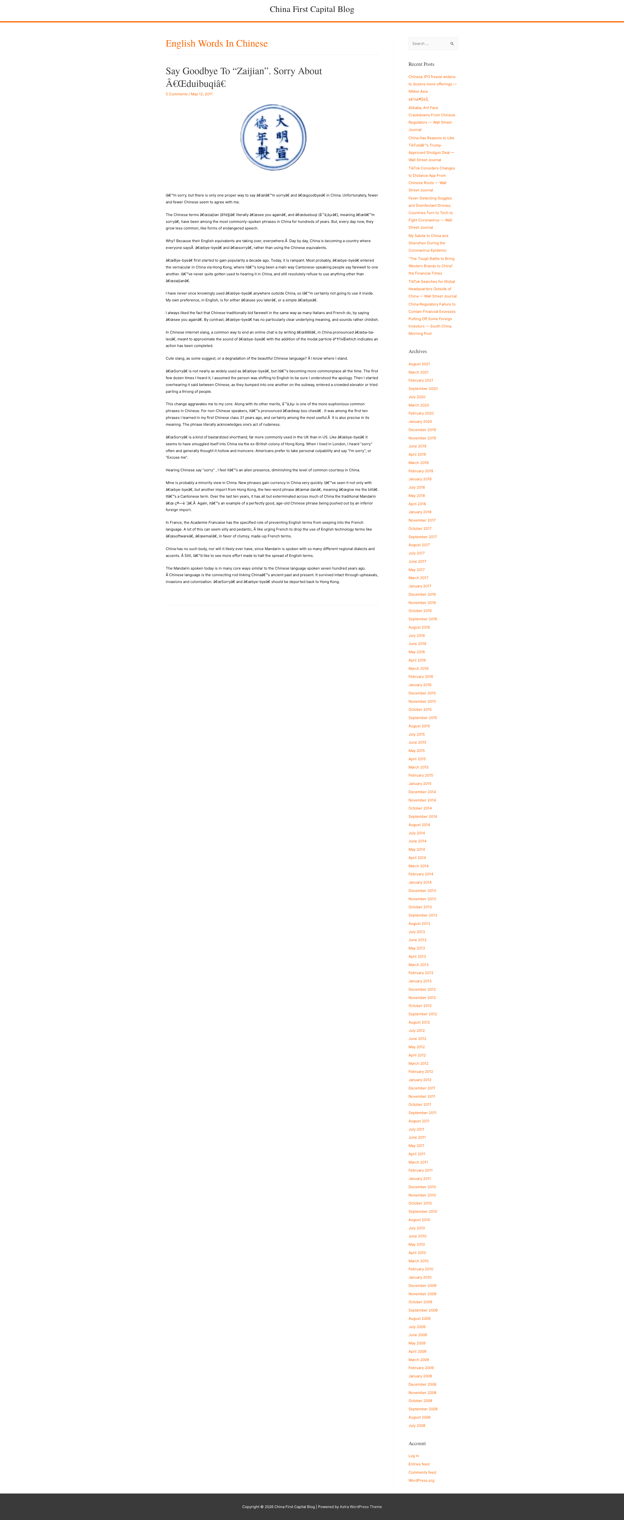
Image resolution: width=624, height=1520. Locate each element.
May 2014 (417, 849)
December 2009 (422, 1285)
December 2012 (422, 989)
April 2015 (417, 759)
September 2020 (423, 388)
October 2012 (420, 1005)
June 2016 (417, 643)
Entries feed (419, 1464)
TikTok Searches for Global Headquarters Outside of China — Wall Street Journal (433, 288)
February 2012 (421, 1071)
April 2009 (417, 1351)
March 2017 (419, 577)
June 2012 (417, 1038)
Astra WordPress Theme (361, 1506)
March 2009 (419, 1359)
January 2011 (420, 1178)
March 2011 (418, 1162)
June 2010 (417, 1236)
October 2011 (420, 1104)
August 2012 (419, 1022)
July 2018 (417, 487)
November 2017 (422, 520)
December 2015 (422, 693)
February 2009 (421, 1367)
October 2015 (420, 709)
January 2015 (420, 783)
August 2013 (419, 923)
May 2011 (416, 1145)
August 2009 (419, 1318)
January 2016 (420, 684)
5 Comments (177, 94)
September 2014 (423, 816)
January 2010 (420, 1277)
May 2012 (417, 1047)
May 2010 (417, 1244)
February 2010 (421, 1269)
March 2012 (419, 1063)
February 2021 (421, 380)
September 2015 (423, 717)
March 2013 (419, 964)
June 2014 (418, 841)
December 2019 (422, 429)
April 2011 (417, 1154)
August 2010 (419, 1219)
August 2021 (419, 364)
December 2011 (422, 1088)
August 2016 (419, 627)
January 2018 (420, 512)
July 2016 (417, 635)
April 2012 (417, 1055)
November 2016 (422, 602)
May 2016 (417, 652)
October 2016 (420, 610)
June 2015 (417, 742)
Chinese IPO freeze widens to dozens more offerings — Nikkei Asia (433, 84)
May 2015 (417, 750)
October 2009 (420, 1302)
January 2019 (420, 479)
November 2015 (422, 701)
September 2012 (423, 1014)
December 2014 (422, 792)
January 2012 (420, 1079)
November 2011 (422, 1096)
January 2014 (420, 882)
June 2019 (417, 446)
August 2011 (419, 1121)
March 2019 (419, 462)
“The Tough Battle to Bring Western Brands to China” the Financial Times (431, 266)
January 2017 (420, 586)
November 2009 (422, 1294)
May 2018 (417, 495)
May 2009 (417, 1343)
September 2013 (423, 915)
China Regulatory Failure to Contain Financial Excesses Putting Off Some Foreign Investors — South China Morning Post (432, 319)
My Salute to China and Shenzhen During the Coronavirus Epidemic (428, 243)
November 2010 (422, 1195)
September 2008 (423, 1409)
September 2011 (423, 1112)
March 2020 (419, 405)
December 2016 (422, 594)
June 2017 (417, 561)
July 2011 (416, 1129)
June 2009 (418, 1334)
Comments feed (422, 1472)
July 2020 (417, 397)
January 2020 (420, 421)
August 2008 (419, 1417)
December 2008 (422, 1384)
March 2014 (419, 866)
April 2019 (417, 454)
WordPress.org (421, 1480)
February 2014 (421, 874)
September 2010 (423, 1211)
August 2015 (419, 726)
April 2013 (417, 956)
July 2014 (417, 833)
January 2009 (420, 1376)
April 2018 (417, 504)
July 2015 (417, 734)
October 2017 (420, 528)
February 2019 (421, 471)
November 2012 (422, 997)
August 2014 (419, 824)
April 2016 (417, 660)
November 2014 (422, 800)
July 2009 (417, 1326)
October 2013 (420, 907)
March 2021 (419, 372)
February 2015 (421, 775)
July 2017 (417, 553)
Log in (414, 1455)
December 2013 (422, 890)
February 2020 (421, 413)
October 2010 (420, 1203)
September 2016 (423, 619)
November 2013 (422, 899)
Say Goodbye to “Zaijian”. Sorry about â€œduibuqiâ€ (244, 76)
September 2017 (423, 536)
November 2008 (422, 1392)
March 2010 (419, 1261)
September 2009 (423, 1310)
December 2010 (422, 1186)
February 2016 (421, 676)
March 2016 (419, 668)
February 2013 (421, 972)
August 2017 (419, 545)
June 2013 (418, 940)
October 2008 (420, 1400)
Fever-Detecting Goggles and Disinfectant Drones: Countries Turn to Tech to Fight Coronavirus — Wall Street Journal (431, 213)
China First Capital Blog (312, 8)
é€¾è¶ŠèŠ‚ (419, 99)
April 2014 (417, 857)
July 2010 (417, 1228)
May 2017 (417, 569)
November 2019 (422, 438)
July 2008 (417, 1425)
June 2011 (417, 1137)
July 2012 (417, 1030)
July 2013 (417, 931)
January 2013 (420, 981)
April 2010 (417, 1252)
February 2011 (421, 1170)
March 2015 (419, 767)
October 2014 (420, 808)
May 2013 (417, 948)
